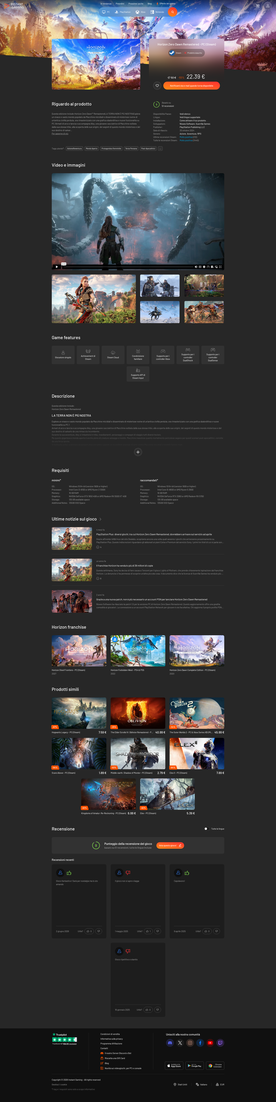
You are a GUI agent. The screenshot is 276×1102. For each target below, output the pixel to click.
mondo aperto (91, 148)
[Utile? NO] (98, 931)
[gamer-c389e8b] (60, 873)
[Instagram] (190, 1043)
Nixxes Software (187, 123)
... (160, 148)
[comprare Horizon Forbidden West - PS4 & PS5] (138, 651)
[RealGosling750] (178, 873)
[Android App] (194, 1066)
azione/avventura (74, 148)
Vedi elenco (185, 114)
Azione (183, 133)
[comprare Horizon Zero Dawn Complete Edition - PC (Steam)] (197, 651)
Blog (150, 3)
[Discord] (170, 1043)
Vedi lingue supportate (190, 117)
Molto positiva (186, 137)
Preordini (120, 3)
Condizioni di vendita (110, 1034)
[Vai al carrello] (257, 5)
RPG (199, 133)
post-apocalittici (148, 148)
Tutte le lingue (217, 828)
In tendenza (106, 3)
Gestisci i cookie (59, 1084)
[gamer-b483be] (119, 951)
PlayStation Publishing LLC (192, 127)
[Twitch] (220, 1043)
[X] (180, 1043)
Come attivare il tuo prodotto (193, 120)
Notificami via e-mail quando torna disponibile (191, 85)
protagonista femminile (111, 148)
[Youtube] (210, 1043)
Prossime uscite (136, 3)
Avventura (191, 133)
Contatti (104, 1048)
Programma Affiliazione (111, 1043)
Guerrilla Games (203, 123)
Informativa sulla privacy (111, 1038)
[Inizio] (14, 6)
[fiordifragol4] (119, 873)
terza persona (131, 148)
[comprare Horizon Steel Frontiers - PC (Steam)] (79, 651)
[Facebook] (200, 1043)
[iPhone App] (174, 1066)
